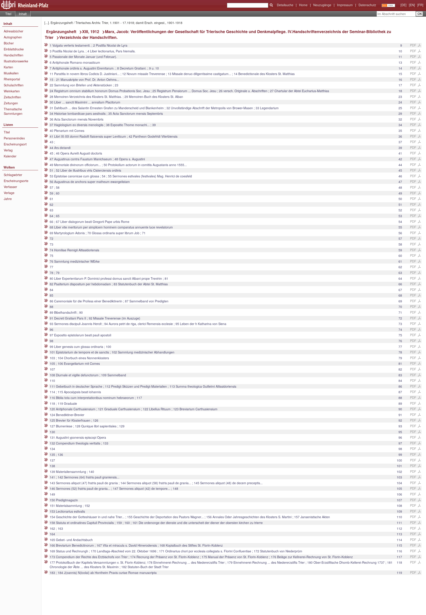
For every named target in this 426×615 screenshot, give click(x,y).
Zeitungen (11, 103)
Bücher (9, 43)
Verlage (9, 192)
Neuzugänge (322, 5)
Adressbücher (13, 31)
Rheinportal (12, 79)
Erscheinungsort (15, 144)
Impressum (345, 5)
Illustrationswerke (16, 61)
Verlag (8, 150)
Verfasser (10, 186)
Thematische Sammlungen (13, 111)
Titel (8, 14)
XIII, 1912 (90, 31)
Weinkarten (12, 91)
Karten (8, 67)
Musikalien (11, 73)
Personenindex (14, 138)
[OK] (271, 5)
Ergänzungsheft (61, 31)
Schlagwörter (13, 175)
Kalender (10, 156)
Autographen (13, 37)
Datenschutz (367, 5)
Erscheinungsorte (16, 181)
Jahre (8, 198)
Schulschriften (14, 85)
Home (303, 5)
